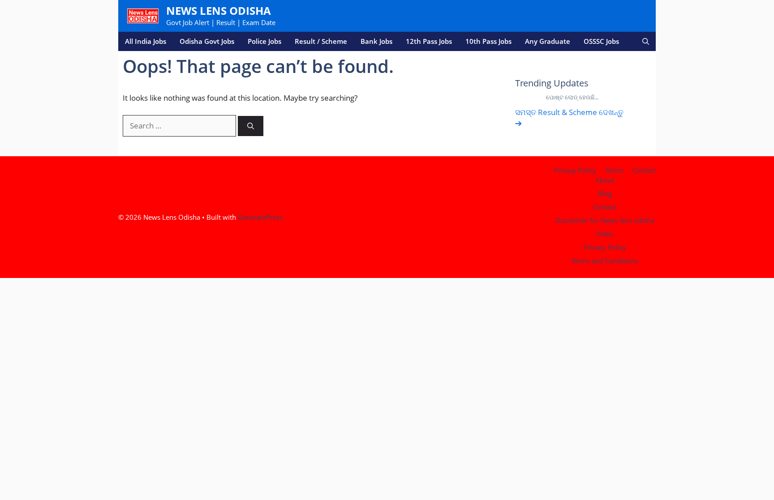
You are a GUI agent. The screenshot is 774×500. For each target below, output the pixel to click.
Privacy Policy (575, 170)
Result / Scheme (321, 41)
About (604, 179)
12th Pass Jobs (429, 41)
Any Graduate (547, 41)
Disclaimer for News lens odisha (604, 220)
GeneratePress (260, 217)
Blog (605, 193)
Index (604, 233)
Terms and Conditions (605, 260)
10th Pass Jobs (488, 41)
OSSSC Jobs (601, 41)
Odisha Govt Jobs (207, 41)
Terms (614, 170)
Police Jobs (264, 41)
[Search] (250, 126)
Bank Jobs (376, 41)
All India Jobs (145, 41)
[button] (646, 41)
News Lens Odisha (218, 10)
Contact (644, 170)
